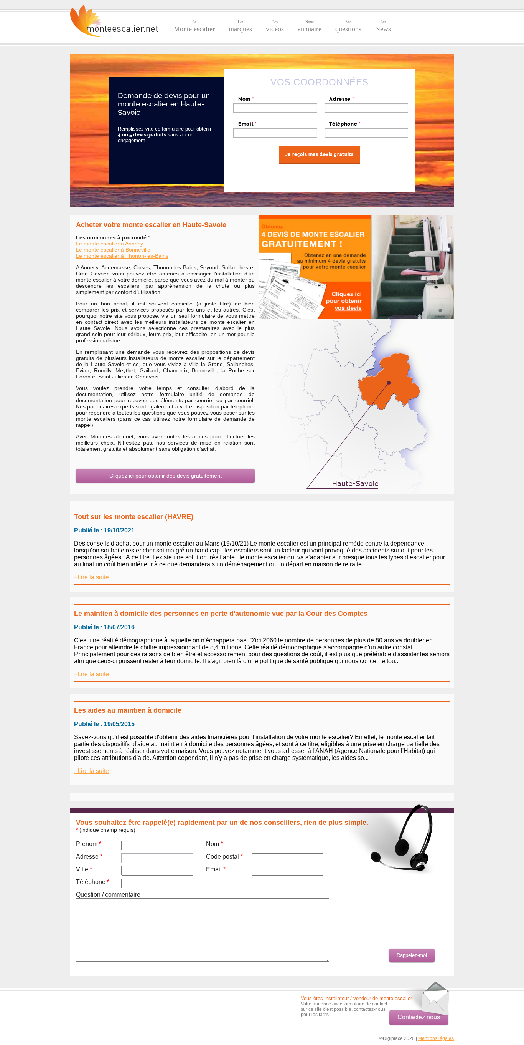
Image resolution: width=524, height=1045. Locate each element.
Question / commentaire (108, 894)
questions (348, 26)
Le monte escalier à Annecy (109, 244)
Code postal (224, 856)
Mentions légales (436, 1038)
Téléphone (345, 124)
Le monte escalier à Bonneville (113, 250)
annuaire (309, 26)
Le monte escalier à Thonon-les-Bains (122, 256)
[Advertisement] (115, 1006)
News (383, 26)
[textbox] (367, 108)
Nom (246, 99)
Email (247, 124)
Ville (84, 869)
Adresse (341, 99)
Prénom (88, 844)
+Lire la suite (91, 577)
